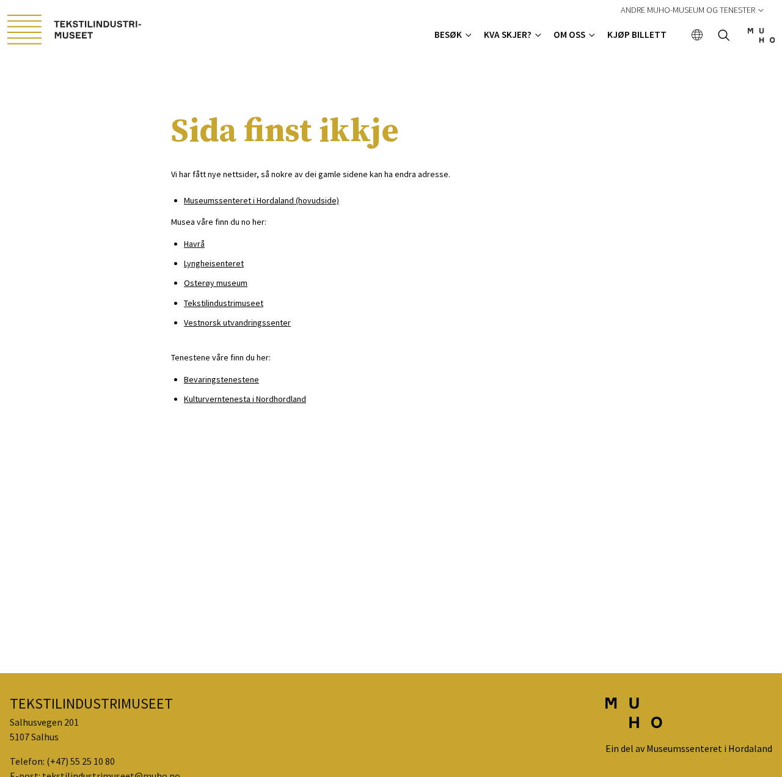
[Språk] (697, 36)
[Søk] (724, 36)
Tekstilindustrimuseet (223, 302)
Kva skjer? (508, 34)
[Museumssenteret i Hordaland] (761, 39)
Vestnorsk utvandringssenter (237, 322)
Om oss (569, 34)
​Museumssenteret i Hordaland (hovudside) (261, 200)
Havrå (194, 243)
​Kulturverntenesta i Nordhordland (245, 398)
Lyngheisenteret (214, 263)
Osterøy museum (215, 282)
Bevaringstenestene (221, 379)
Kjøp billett (637, 34)
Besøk (448, 34)
